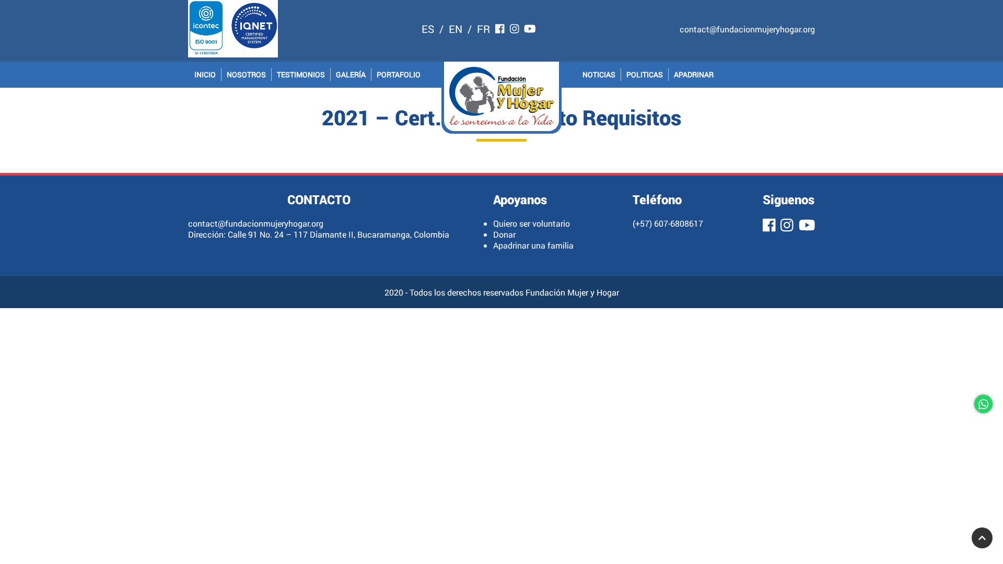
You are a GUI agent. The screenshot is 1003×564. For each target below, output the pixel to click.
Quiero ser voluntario (531, 223)
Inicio (205, 74)
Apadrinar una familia (533, 245)
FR (483, 29)
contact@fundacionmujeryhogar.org (747, 29)
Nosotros (246, 74)
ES (428, 29)
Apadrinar (694, 74)
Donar (504, 234)
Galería (351, 74)
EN (455, 29)
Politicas (644, 74)
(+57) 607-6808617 (668, 223)
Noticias (598, 74)
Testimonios (301, 74)
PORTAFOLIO (399, 74)
